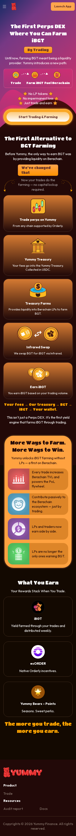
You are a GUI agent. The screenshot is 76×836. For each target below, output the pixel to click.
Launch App (62, 6)
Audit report (13, 809)
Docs (44, 809)
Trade (7, 793)
